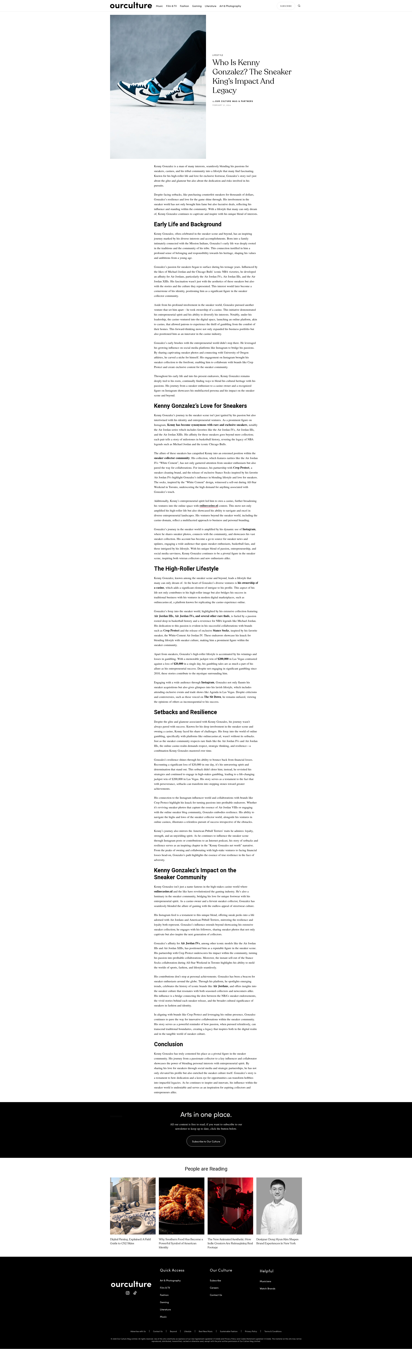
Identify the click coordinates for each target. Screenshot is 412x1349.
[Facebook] (235, 113)
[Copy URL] (257, 113)
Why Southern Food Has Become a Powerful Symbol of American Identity (181, 1243)
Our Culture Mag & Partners (234, 101)
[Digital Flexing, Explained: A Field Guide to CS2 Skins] (133, 1205)
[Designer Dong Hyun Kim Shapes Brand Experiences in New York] (279, 1205)
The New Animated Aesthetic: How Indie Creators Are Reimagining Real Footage (230, 1243)
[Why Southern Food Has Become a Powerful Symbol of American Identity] (181, 1205)
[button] (299, 6)
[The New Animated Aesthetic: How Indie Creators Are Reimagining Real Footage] (230, 1205)
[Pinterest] (242, 113)
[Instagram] (127, 1293)
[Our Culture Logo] (131, 5)
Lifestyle (217, 55)
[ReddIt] (249, 113)
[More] (264, 113)
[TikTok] (135, 1293)
